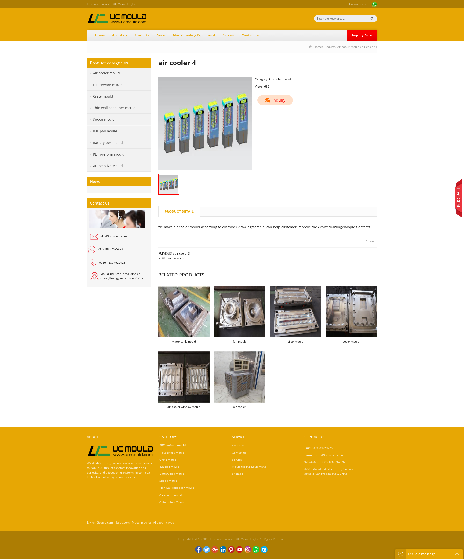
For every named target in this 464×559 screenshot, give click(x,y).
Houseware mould (108, 84)
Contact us (356, 4)
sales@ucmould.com (113, 236)
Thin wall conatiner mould (114, 108)
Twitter (206, 549)
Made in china (141, 522)
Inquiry (279, 100)
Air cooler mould (348, 47)
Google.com (105, 522)
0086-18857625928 (110, 249)
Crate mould (103, 96)
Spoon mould (104, 119)
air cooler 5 (176, 258)
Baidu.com (122, 522)
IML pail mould (105, 131)
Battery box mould (108, 142)
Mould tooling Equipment (194, 35)
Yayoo (170, 522)
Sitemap (237, 474)
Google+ (214, 549)
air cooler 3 (182, 253)
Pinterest (231, 549)
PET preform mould (108, 154)
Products (141, 35)
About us (119, 35)
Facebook (198, 549)
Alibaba (158, 522)
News (161, 35)
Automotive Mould (108, 165)
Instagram (247, 549)
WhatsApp (256, 549)
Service (228, 35)
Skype (264, 549)
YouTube (239, 549)
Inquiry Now (362, 35)
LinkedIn (223, 549)
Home (100, 35)
